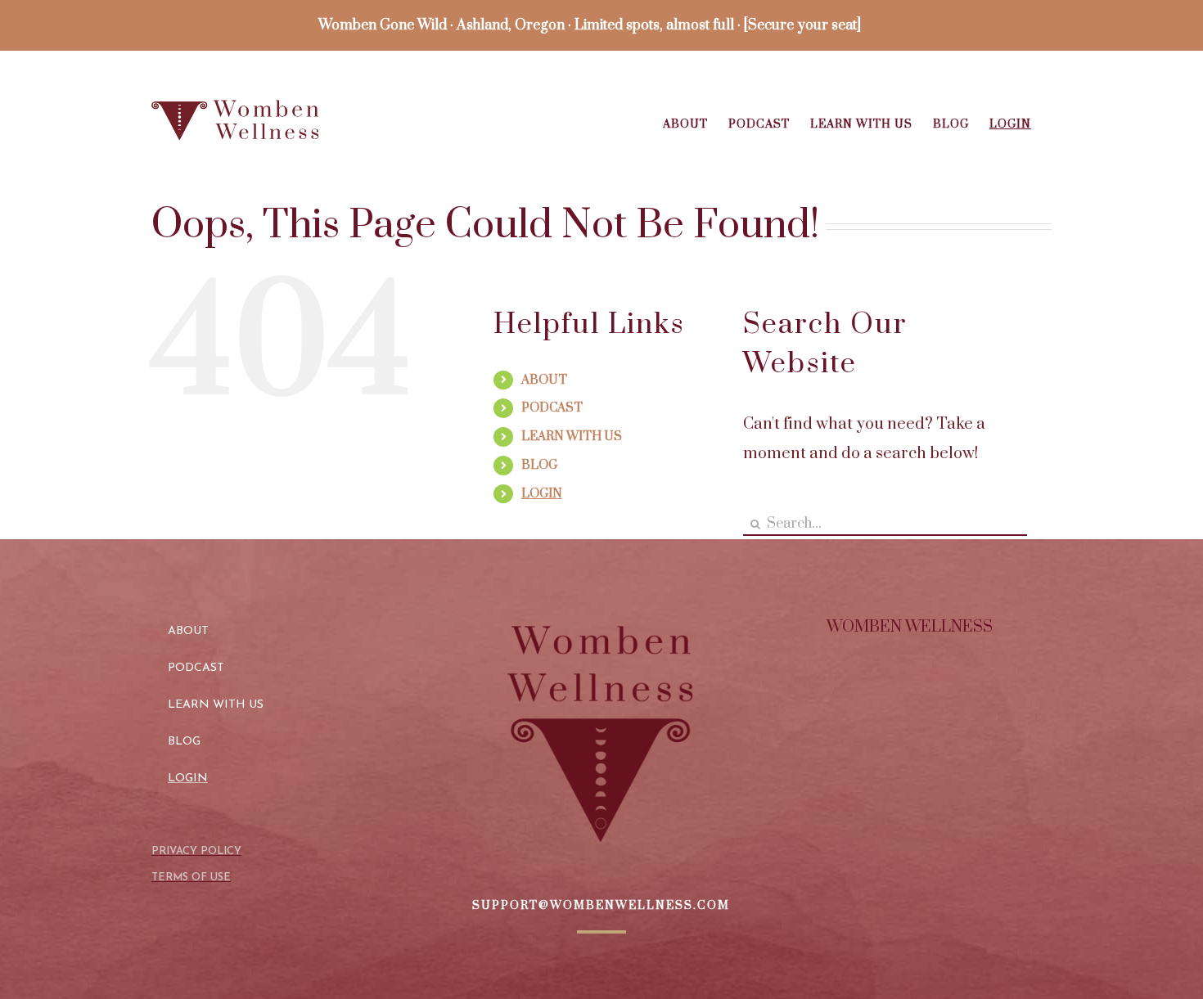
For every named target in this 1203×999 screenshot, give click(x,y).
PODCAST (552, 408)
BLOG (539, 465)
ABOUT (544, 380)
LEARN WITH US (571, 436)
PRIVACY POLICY (196, 851)
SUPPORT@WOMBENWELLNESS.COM (601, 905)
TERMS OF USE (191, 877)
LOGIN (541, 494)
